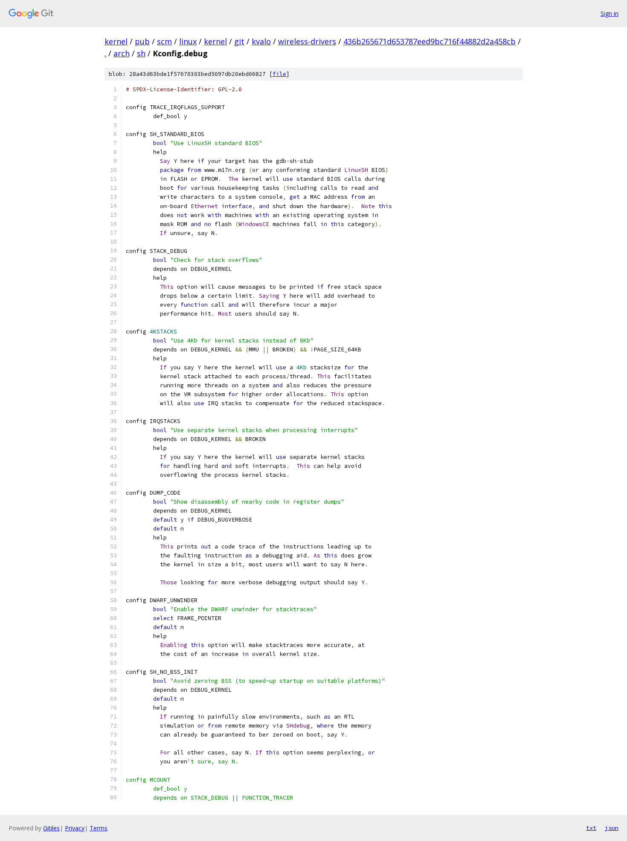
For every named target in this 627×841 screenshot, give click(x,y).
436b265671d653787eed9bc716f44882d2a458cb (429, 41)
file (279, 74)
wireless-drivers (307, 41)
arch (121, 53)
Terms (98, 828)
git (239, 41)
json (611, 828)
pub (142, 41)
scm (164, 41)
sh (141, 53)
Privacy (74, 828)
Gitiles (51, 828)
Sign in (609, 13)
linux (188, 41)
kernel (116, 41)
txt (591, 828)
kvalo (261, 41)
